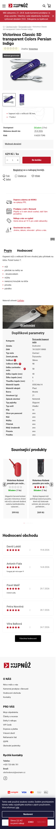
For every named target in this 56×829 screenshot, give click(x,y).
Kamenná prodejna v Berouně (15, 689)
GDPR (5, 741)
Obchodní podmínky (11, 746)
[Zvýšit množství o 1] (18, 160)
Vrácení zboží (9, 733)
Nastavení (28, 814)
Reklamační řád (10, 737)
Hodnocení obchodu (12, 693)
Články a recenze (10, 716)
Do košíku (36, 160)
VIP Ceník (7, 725)
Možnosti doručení (13, 144)
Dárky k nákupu (9, 720)
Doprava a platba (10, 729)
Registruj (18, 170)
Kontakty (7, 697)
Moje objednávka (10, 712)
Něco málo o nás (10, 684)
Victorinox (33, 49)
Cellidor (20, 300)
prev (4, 484)
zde (17, 807)
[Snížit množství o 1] (7, 160)
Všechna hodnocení (28, 638)
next (51, 484)
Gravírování (27, 325)
